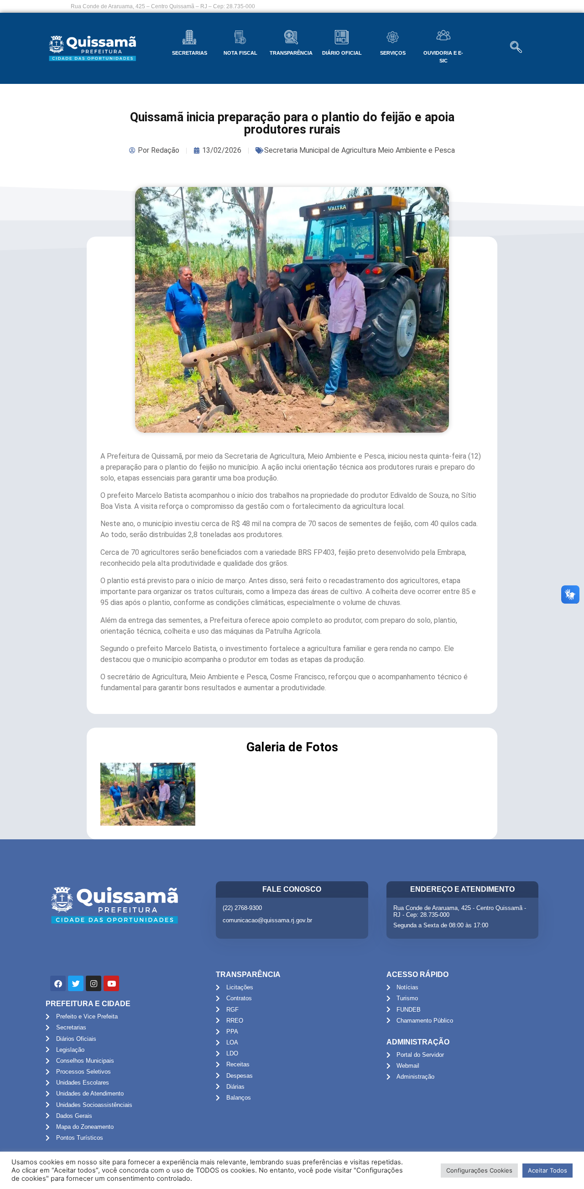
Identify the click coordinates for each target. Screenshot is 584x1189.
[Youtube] (111, 983)
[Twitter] (75, 983)
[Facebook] (58, 983)
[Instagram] (93, 983)
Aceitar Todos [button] (547, 1170)
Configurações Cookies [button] (479, 1170)
